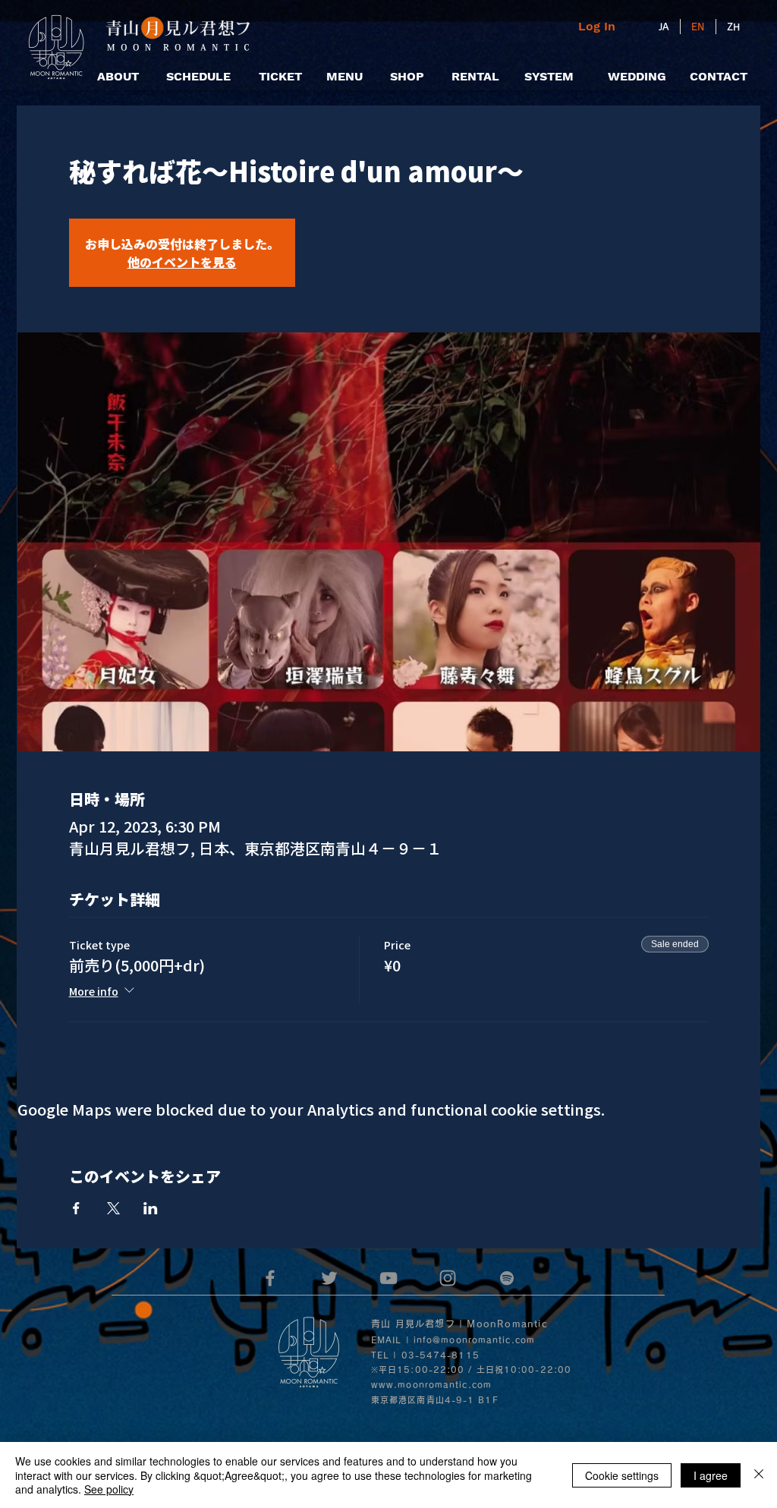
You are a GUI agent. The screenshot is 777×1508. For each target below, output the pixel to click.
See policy (109, 1489)
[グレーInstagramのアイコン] (447, 1278)
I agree (711, 1475)
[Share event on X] (113, 1208)
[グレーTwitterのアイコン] (329, 1278)
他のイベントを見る (182, 262)
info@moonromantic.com (474, 1340)
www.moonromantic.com (431, 1384)
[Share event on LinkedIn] (150, 1208)
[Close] (759, 1475)
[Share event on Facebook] (76, 1208)
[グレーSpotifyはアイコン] (506, 1278)
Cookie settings (622, 1475)
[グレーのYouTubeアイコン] (388, 1278)
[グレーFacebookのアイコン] (270, 1278)
